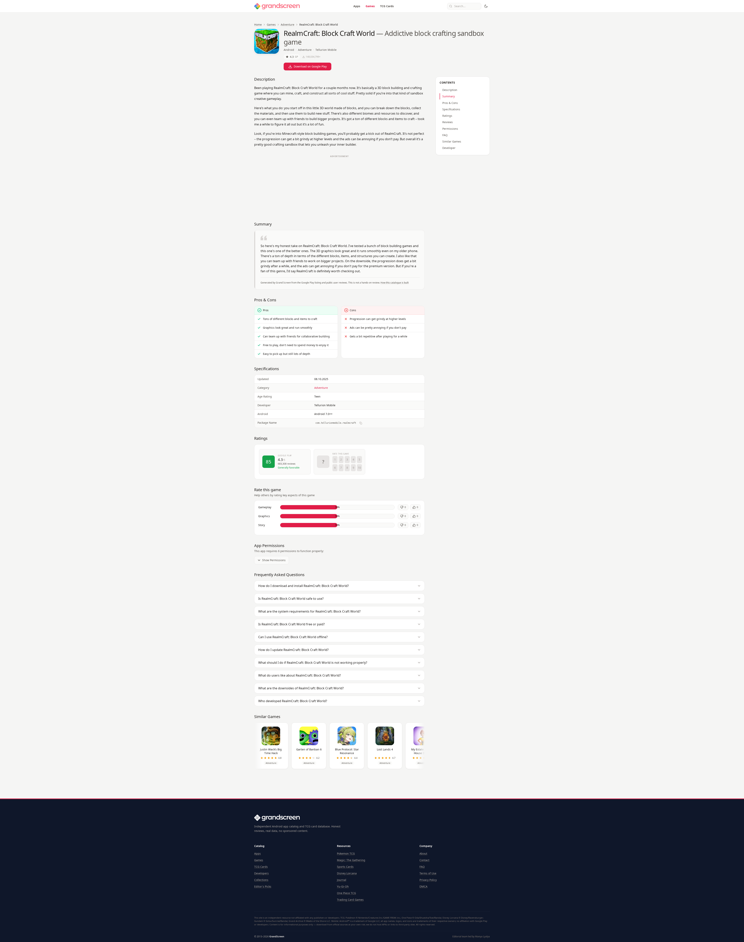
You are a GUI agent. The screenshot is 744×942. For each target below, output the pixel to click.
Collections (261, 880)
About (423, 853)
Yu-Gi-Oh (343, 886)
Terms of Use (427, 873)
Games (370, 6)
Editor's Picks (262, 886)
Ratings (447, 116)
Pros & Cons (450, 103)
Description (449, 90)
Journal (341, 880)
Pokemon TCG (346, 853)
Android (289, 50)
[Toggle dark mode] (486, 6)
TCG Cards (387, 6)
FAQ (445, 135)
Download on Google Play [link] (310, 66)
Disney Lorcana (347, 873)
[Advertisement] (339, 186)
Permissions (450, 128)
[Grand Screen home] (277, 6)
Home (258, 24)
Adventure (287, 24)
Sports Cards (345, 867)
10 (359, 467)
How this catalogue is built (395, 282)
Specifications (451, 109)
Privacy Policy (428, 880)
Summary (448, 96)
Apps (356, 6)
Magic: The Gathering (351, 860)
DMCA (423, 886)
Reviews (447, 122)
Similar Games (451, 141)
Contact (424, 860)
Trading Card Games (350, 899)
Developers (261, 873)
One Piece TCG (346, 893)
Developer (449, 148)
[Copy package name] (360, 423)
